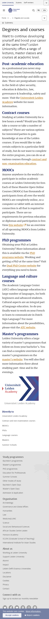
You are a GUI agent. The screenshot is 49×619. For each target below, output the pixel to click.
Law (4, 514)
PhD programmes (10, 469)
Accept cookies (12, 615)
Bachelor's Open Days (12, 485)
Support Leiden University (13, 556)
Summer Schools (10, 477)
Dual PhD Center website (21, 265)
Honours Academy (10, 535)
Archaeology (8, 503)
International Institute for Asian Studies (19, 542)
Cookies (6, 580)
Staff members (28, 3)
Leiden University (8, 3)
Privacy (6, 584)
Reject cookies (33, 615)
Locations (7, 572)
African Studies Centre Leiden (15, 530)
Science (6, 523)
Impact (6, 564)
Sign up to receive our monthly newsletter (20, 598)
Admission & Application (13, 493)
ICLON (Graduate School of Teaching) (18, 538)
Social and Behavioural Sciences (16, 526)
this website (16, 225)
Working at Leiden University (15, 552)
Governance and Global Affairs (15, 506)
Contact (6, 588)
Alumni (6, 560)
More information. (33, 611)
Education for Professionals (14, 473)
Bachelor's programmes (12, 461)
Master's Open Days (11, 488)
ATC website (28, 327)
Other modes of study (12, 481)
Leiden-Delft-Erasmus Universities (17, 568)
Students (19, 3)
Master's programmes (12, 465)
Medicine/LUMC (9, 518)
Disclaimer (7, 576)
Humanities (7, 511)
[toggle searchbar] (33, 10)
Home (4, 18)
